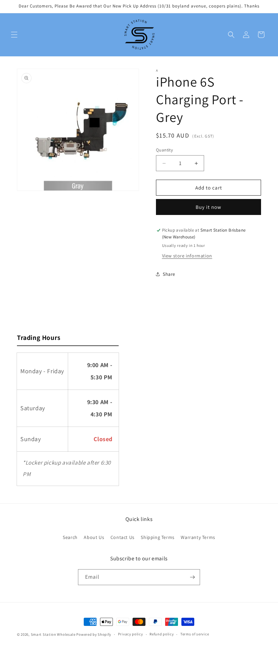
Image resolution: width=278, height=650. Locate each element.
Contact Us (123, 537)
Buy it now (208, 207)
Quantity (164, 150)
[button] (14, 34)
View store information (187, 256)
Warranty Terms (198, 537)
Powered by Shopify (93, 634)
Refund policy (162, 634)
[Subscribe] (192, 577)
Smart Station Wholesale (53, 634)
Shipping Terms (157, 537)
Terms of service (194, 634)
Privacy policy (130, 634)
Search (70, 537)
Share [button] (169, 274)
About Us (94, 537)
